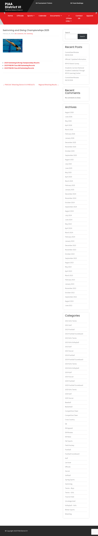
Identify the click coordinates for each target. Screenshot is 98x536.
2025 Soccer (69, 398)
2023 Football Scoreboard (74, 334)
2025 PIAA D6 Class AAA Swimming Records (19, 65)
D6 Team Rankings (76, 3)
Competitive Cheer (71, 411)
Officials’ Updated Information (75, 59)
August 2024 (69, 211)
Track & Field (69, 497)
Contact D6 (79, 17)
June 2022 (68, 305)
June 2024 (68, 220)
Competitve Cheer (71, 415)
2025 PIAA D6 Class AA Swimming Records (19, 68)
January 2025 (69, 190)
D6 (25, 34)
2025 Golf (68, 394)
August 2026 (69, 112)
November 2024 (70, 198)
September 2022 (71, 297)
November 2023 (70, 250)
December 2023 (70, 245)
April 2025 (68, 177)
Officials (20, 16)
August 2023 (69, 263)
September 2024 (71, 207)
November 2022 (70, 288)
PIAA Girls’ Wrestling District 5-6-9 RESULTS (19, 85)
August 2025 (69, 160)
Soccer (67, 471)
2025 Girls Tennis (71, 390)
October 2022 (70, 293)
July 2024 (68, 215)
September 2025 (71, 155)
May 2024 (68, 224)
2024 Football (70, 355)
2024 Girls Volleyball (72, 368)
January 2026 (69, 138)
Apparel (89, 16)
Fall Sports (69, 441)
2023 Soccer (69, 351)
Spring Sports (70, 480)
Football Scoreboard (72, 454)
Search (67, 32)
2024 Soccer (69, 377)
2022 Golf (68, 325)
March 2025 (69, 181)
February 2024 (70, 237)
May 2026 (68, 121)
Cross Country (70, 420)
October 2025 (69, 151)
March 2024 (69, 232)
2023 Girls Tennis (71, 338)
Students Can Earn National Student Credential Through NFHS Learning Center (75, 70)
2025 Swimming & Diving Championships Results (22, 63)
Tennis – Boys (69, 488)
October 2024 (70, 202)
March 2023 (69, 275)
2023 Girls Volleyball (72, 342)
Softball (68, 475)
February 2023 (70, 280)
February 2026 (70, 134)
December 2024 (70, 194)
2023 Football (70, 329)
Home (10, 16)
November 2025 (70, 147)
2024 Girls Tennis (71, 364)
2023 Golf (68, 347)
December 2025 (70, 142)
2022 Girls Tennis (71, 321)
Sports (30, 16)
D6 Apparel (69, 428)
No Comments (19, 34)
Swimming (30, 34)
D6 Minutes (69, 432)
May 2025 (68, 172)
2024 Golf (68, 372)
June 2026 (68, 117)
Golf (66, 458)
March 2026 (69, 130)
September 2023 (71, 258)
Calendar (42, 16)
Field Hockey (69, 445)
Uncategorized (70, 501)
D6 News (68, 437)
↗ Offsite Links (69, 18)
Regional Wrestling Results (49, 85)
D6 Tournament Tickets (44, 3)
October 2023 (69, 254)
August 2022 (69, 301)
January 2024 (69, 241)
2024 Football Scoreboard (74, 359)
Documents (55, 16)
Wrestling (68, 514)
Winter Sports (70, 510)
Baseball (68, 402)
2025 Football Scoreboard (74, 385)
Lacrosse (68, 462)
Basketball (69, 407)
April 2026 (68, 125)
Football (68, 450)
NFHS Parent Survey (72, 64)
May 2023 (68, 267)
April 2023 (68, 271)
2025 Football (70, 381)
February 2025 (70, 185)
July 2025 (68, 164)
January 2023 (69, 284)
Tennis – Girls (69, 492)
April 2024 (68, 228)
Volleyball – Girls (70, 505)
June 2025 (68, 168)
